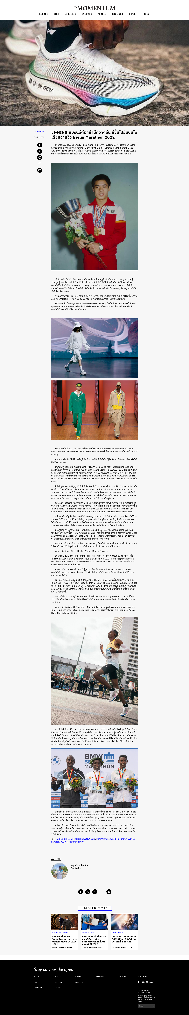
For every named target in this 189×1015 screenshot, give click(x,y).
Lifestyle (70, 14)
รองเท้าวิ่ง (73, 842)
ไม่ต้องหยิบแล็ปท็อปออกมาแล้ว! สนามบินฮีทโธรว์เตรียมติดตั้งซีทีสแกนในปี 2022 (94, 940)
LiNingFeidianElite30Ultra (83, 839)
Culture (87, 14)
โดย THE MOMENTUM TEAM (62, 948)
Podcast (79, 982)
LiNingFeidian (63, 839)
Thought (117, 14)
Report (43, 14)
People (102, 14)
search (185, 11)
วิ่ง (66, 842)
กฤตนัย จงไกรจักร (79, 865)
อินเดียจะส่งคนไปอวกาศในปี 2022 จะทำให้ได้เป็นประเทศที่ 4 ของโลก (124, 939)
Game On (39, 131)
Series (133, 14)
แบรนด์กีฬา (122, 839)
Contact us (122, 977)
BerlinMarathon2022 (106, 839)
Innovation (118, 932)
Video (146, 14)
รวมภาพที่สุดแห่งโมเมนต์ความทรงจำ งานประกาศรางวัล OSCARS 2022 (64, 940)
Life (56, 14)
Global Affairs (60, 932)
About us (100, 977)
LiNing (81, 842)
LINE (40, 164)
